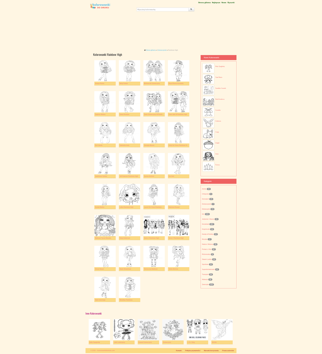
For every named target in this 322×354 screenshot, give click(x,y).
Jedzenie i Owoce (208, 219)
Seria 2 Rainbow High (176, 238)
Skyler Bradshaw (125, 269)
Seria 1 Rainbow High (151, 238)
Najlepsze (216, 3)
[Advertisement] (161, 31)
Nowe (224, 3)
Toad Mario (218, 77)
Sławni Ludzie (207, 259)
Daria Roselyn (124, 114)
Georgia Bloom (149, 145)
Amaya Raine (99, 83)
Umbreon (218, 121)
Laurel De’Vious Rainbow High (154, 207)
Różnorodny (206, 254)
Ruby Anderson (124, 238)
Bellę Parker (123, 83)
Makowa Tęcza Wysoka (103, 238)
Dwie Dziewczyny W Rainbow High (156, 114)
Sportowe (205, 264)
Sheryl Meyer (99, 269)
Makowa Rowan (174, 207)
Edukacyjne (206, 209)
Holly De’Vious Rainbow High (179, 145)
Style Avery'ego (100, 300)
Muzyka (205, 239)
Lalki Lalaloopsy (119, 342)
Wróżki (214, 342)
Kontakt (179, 350)
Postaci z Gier (207, 249)
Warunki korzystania (211, 350)
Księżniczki (206, 229)
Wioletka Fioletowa (125, 300)
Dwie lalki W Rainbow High (178, 114)
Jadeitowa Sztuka (101, 176)
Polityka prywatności (192, 350)
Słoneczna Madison (151, 269)
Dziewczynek (162, 50)
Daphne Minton (100, 114)
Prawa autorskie (228, 350)
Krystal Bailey (99, 207)
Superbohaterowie (208, 269)
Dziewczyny (167, 342)
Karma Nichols (149, 176)
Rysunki (231, 3)
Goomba (217, 110)
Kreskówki (205, 224)
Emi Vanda (98, 145)
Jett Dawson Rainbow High (128, 176)
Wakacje (205, 279)
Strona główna (204, 3)
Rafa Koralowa (219, 99)
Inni (203, 214)
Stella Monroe (173, 269)
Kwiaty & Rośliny (208, 234)
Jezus (217, 154)
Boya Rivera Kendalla (176, 83)
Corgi (217, 132)
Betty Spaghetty (220, 66)
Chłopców (205, 194)
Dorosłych (205, 199)
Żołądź (217, 143)
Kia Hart (171, 176)
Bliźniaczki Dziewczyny (152, 83)
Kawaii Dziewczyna (145, 342)
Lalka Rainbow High (126, 207)
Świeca (217, 165)
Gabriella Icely (124, 145)
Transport (205, 274)
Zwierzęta (205, 284)
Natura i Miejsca (207, 244)
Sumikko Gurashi (220, 88)
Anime (204, 189)
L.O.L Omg (191, 342)
